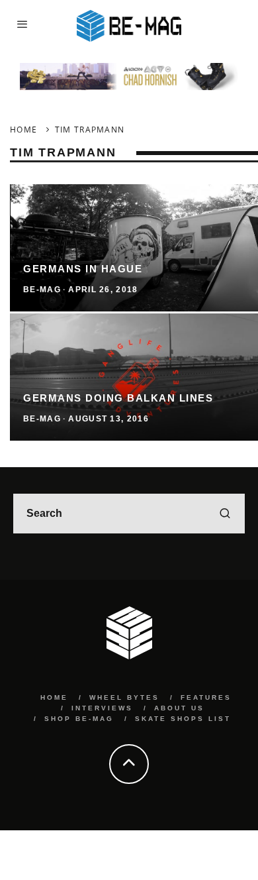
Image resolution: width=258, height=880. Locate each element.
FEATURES (206, 697)
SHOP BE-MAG (79, 718)
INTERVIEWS (102, 708)
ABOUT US (179, 708)
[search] (225, 513)
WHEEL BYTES (124, 697)
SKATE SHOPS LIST (183, 718)
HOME (54, 697)
